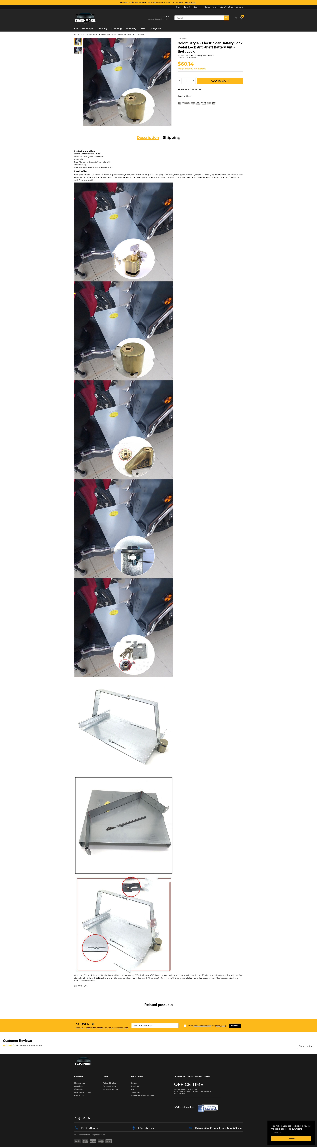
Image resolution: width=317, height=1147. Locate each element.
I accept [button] (291, 1139)
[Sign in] (235, 18)
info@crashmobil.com (234, 7)
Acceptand (206, 1026)
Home (76, 34)
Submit (235, 1025)
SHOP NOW (190, 2)
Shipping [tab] (171, 137)
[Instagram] (84, 1118)
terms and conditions (202, 1026)
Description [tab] (148, 137)
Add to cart (220, 80)
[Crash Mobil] (85, 18)
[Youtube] (79, 1118)
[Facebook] (75, 1118)
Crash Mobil (182, 38)
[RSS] (89, 1118)
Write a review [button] (306, 1046)
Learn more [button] (277, 1132)
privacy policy (220, 1026)
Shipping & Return (185, 96)
